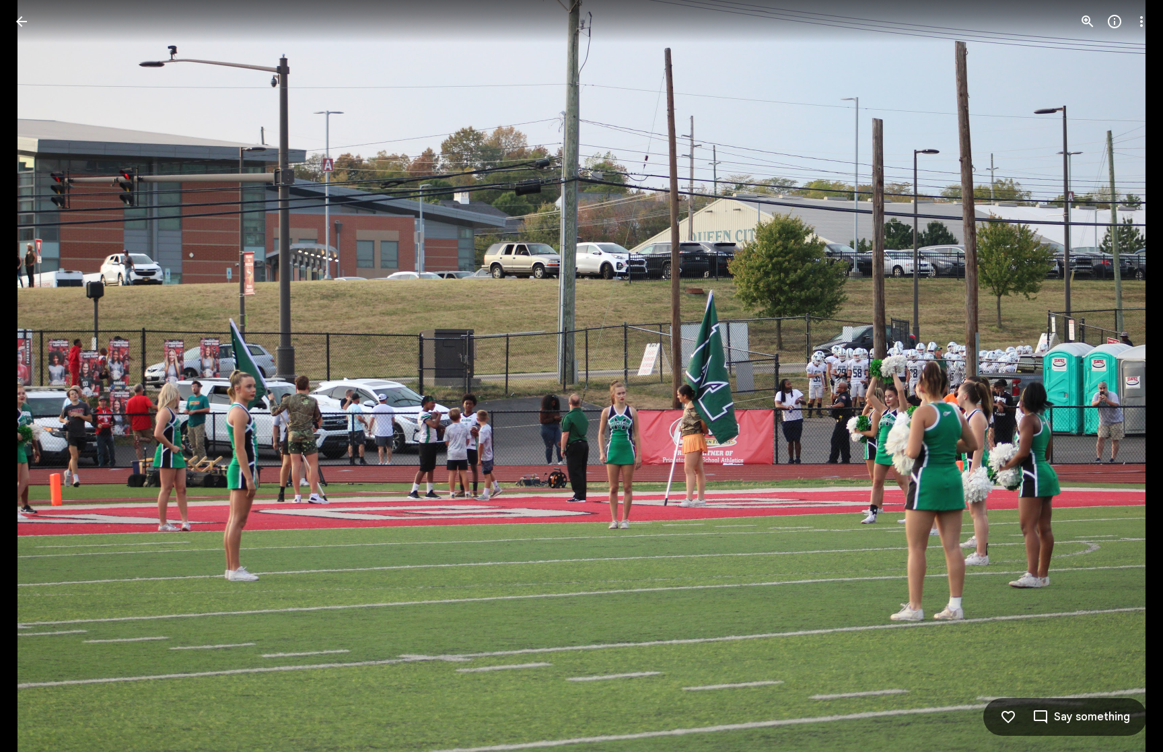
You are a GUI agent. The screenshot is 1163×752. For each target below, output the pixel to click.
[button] (38, 376)
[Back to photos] (21, 21)
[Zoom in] (1087, 21)
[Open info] (1114, 21)
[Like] (1008, 717)
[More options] (1141, 21)
